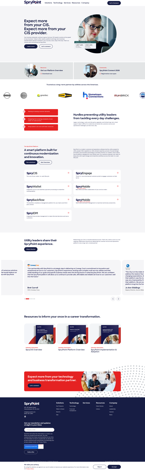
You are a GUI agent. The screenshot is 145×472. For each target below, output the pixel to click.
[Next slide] (118, 298)
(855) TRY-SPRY (28, 413)
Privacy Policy (117, 461)
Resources (100, 403)
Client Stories (30, 249)
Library (98, 409)
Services (86, 403)
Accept (114, 467)
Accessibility (108, 461)
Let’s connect (46, 46)
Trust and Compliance (72, 409)
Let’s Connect (114, 3)
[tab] (24, 298)
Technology (74, 403)
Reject (100, 467)
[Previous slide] (113, 298)
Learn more (31, 46)
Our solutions (30, 162)
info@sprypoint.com (29, 412)
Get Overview (45, 162)
